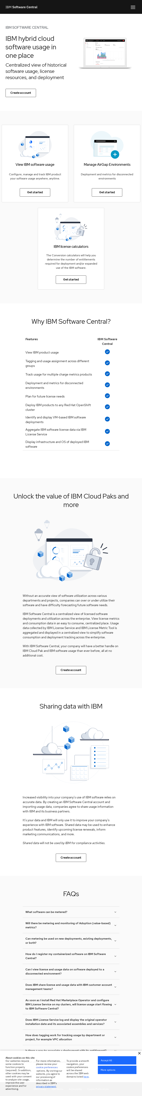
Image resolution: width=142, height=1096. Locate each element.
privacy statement (46, 1086)
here (86, 1076)
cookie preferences (47, 1067)
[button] (139, 1053)
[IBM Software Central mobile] (133, 7)
